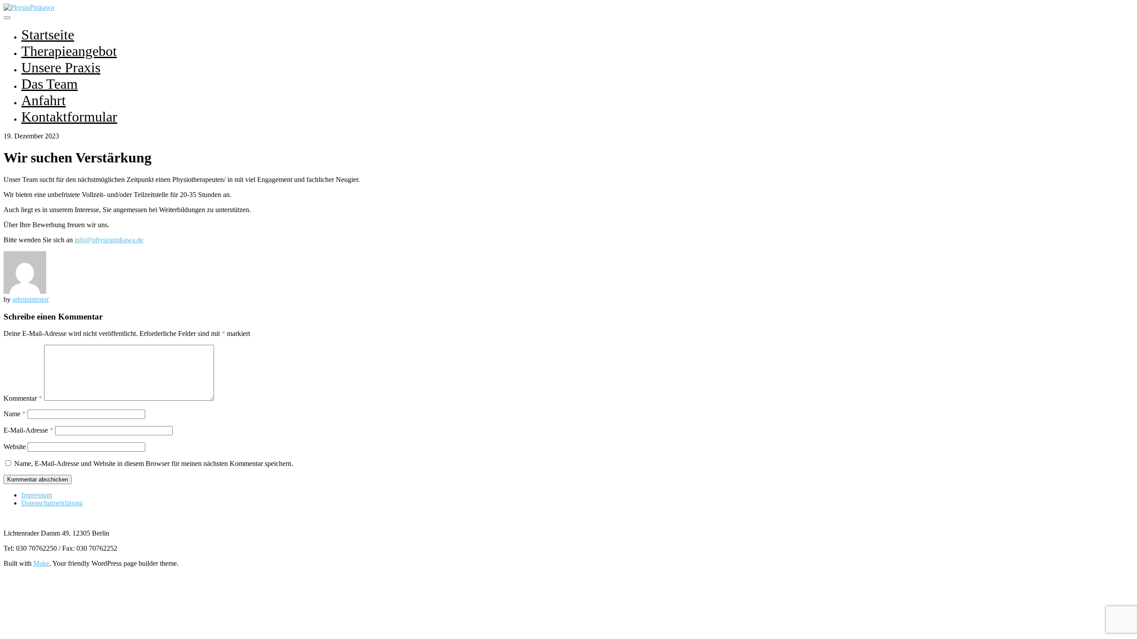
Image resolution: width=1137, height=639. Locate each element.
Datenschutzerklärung (52, 503)
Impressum (36, 495)
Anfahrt (43, 100)
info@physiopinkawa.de (109, 240)
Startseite (47, 35)
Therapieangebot (69, 51)
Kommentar (23, 398)
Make (41, 563)
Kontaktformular (69, 117)
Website (15, 446)
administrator (30, 299)
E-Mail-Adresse (28, 430)
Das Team (49, 84)
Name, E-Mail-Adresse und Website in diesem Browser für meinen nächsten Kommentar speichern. (153, 463)
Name (15, 414)
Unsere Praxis (60, 67)
